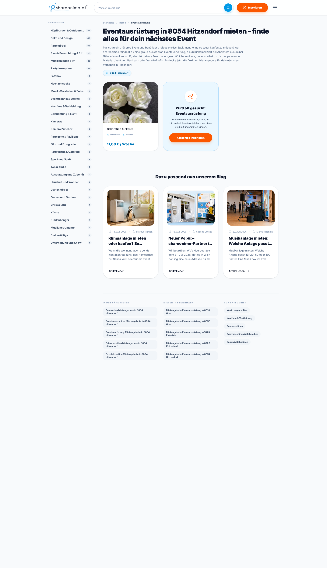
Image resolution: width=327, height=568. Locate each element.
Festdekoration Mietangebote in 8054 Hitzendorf (127, 356)
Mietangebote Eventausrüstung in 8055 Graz (188, 323)
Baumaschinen (235, 326)
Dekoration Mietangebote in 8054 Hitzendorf (124, 312)
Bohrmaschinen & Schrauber (242, 334)
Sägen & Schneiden (237, 342)
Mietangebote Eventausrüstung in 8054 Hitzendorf (188, 356)
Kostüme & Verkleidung (239, 318)
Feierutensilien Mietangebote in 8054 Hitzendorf (126, 345)
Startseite (108, 22)
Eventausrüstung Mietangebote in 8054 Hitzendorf (128, 334)
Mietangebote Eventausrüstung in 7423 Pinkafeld (188, 334)
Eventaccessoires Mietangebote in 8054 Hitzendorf (128, 323)
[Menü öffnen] (275, 7)
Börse (122, 22)
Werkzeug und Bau (237, 310)
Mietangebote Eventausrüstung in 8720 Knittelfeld (188, 345)
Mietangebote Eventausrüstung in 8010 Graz (188, 312)
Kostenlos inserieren (191, 137)
